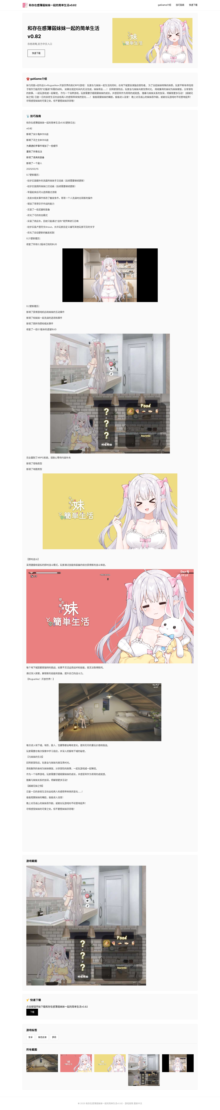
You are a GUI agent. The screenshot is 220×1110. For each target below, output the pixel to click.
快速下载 (193, 5)
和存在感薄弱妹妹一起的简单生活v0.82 (52, 5)
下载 (32, 1012)
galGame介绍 (164, 5)
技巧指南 (180, 5)
